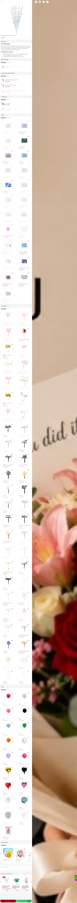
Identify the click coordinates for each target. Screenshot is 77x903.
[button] (16, 59)
